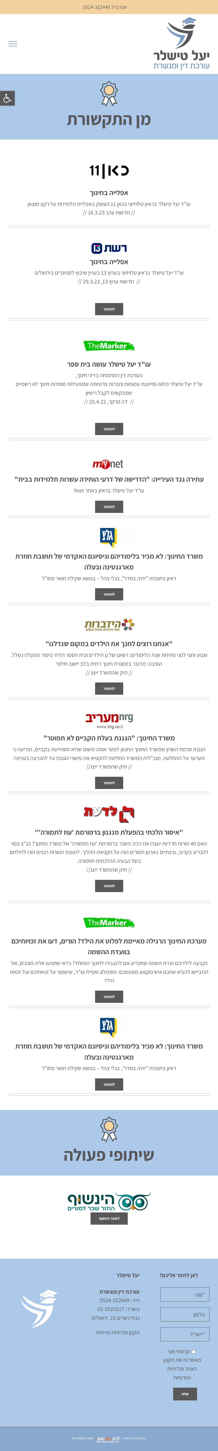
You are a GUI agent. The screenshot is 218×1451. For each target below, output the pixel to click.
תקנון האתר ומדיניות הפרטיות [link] (180, 1368)
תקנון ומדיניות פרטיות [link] (118, 1332)
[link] (7, 98)
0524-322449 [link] (115, 1300)
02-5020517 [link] (110, 1309)
